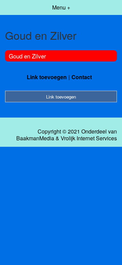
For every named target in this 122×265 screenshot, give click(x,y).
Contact (82, 77)
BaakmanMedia (35, 138)
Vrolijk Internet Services (89, 138)
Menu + (61, 7)
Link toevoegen (47, 77)
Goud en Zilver (27, 56)
